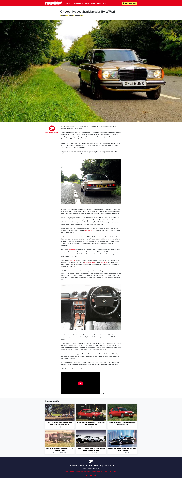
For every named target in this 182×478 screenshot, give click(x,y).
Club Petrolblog (130, 3)
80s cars (71, 15)
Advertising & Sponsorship (83, 471)
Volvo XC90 (104, 262)
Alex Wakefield (87, 452)
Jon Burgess (119, 452)
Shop (104, 3)
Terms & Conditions (97, 471)
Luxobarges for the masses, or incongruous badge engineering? (91, 423)
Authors (72, 471)
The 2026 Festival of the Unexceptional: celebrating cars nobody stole (59, 423)
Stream (99, 3)
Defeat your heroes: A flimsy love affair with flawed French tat (122, 423)
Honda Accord (72, 249)
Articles (68, 3)
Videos (87, 3)
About (66, 471)
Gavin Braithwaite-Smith (51, 132)
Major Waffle (64, 15)
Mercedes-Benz (79, 15)
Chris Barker (56, 452)
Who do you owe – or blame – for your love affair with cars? (59, 449)
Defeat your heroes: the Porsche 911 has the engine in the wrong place (91, 449)
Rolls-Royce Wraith (89, 262)
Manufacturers (78, 3)
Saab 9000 (72, 260)
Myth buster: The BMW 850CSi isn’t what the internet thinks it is (122, 449)
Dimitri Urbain (56, 427)
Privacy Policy (107, 471)
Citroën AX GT (88, 230)
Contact (115, 471)
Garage (93, 3)
